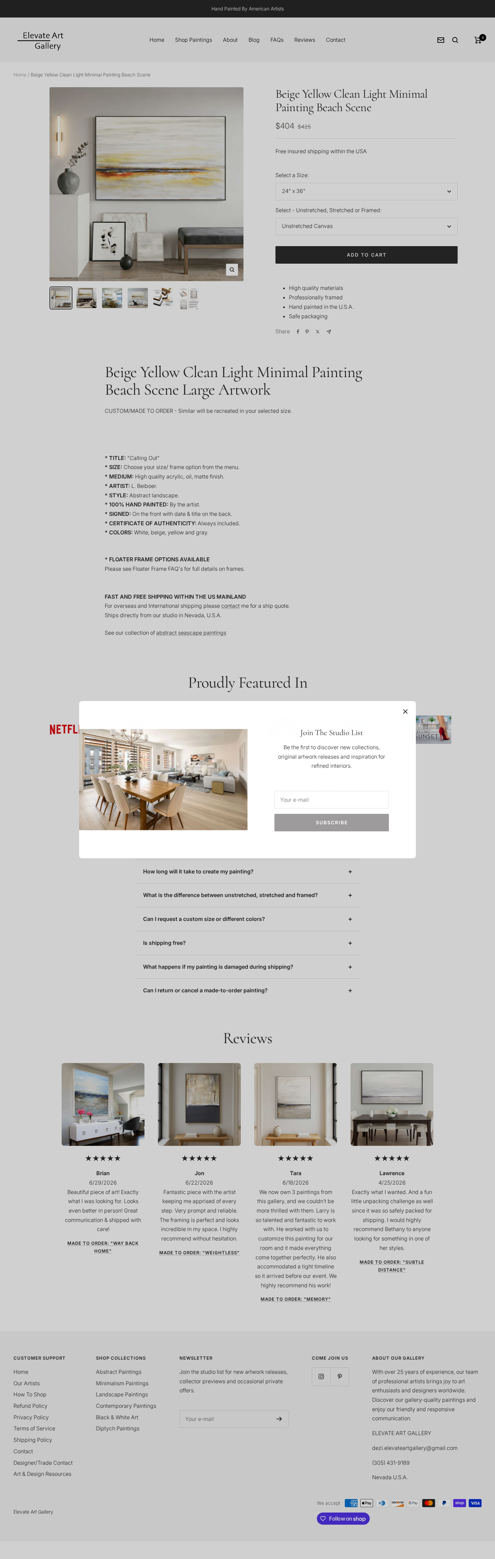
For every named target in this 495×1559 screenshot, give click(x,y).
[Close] (405, 711)
